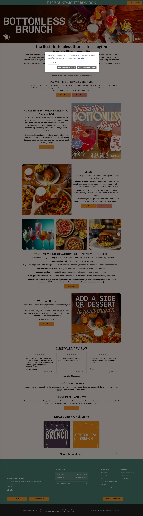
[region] (72, 62)
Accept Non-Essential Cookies (87, 67)
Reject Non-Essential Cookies (66, 67)
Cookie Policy (81, 58)
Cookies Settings (53, 62)
